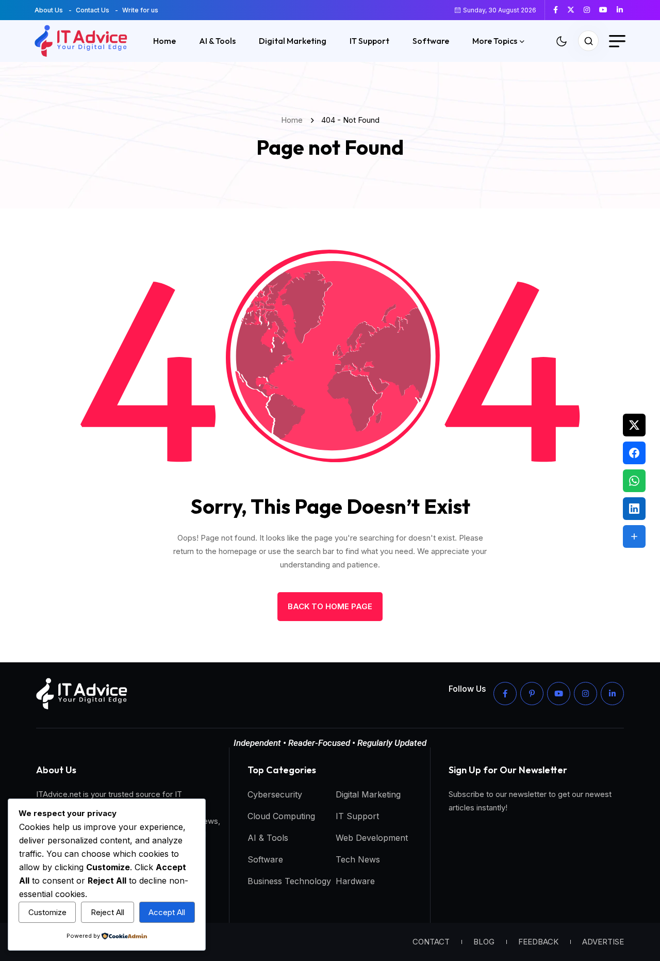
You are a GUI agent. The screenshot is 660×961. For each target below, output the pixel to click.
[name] (559, 10)
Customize (47, 912)
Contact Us (92, 10)
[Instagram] (585, 693)
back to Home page (330, 606)
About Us (49, 10)
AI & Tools (217, 41)
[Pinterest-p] (531, 693)
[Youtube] (558, 693)
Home (164, 41)
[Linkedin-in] (612, 693)
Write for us (140, 10)
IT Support (369, 41)
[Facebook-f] (505, 693)
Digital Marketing (292, 41)
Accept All (166, 912)
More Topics (494, 41)
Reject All (107, 912)
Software (430, 41)
